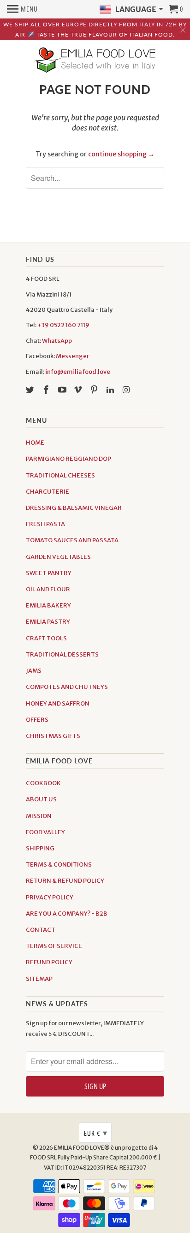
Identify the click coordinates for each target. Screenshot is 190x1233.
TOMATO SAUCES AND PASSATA (72, 540)
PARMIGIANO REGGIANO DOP (68, 459)
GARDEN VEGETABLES (58, 557)
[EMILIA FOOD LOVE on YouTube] (63, 389)
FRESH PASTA (45, 524)
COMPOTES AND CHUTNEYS (67, 687)
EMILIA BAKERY (48, 605)
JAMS (34, 671)
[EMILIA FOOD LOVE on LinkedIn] (111, 389)
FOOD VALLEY (45, 832)
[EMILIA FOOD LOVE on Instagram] (127, 389)
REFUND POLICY (49, 962)
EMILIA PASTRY (48, 622)
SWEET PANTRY (48, 573)
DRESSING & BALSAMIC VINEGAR (74, 508)
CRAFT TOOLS (46, 638)
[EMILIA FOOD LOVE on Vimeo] (79, 389)
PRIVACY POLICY (49, 897)
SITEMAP (39, 979)
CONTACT (40, 930)
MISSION (39, 816)
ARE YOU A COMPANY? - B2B (66, 913)
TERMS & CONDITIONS (59, 864)
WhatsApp (57, 341)
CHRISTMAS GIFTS (53, 736)
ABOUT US (41, 799)
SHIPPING (40, 848)
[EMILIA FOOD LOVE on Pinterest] (95, 389)
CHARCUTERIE (47, 492)
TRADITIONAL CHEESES (60, 475)
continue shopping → (121, 154)
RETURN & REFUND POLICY (65, 881)
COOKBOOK (43, 783)
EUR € (95, 1132)
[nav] (22, 9)
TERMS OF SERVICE (54, 946)
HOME (35, 442)
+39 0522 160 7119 (63, 325)
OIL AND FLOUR (48, 589)
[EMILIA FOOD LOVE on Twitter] (31, 389)
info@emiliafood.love (77, 372)
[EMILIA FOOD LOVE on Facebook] (47, 389)
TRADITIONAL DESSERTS (62, 654)
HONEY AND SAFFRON (57, 703)
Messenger (72, 356)
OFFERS (37, 720)
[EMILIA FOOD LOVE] (95, 60)
